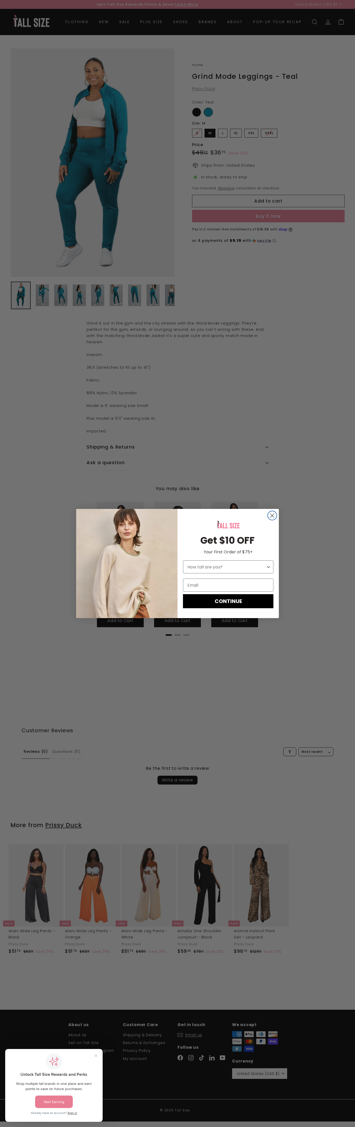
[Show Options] (268, 567)
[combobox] (226, 567)
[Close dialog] (272, 515)
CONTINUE (228, 601)
